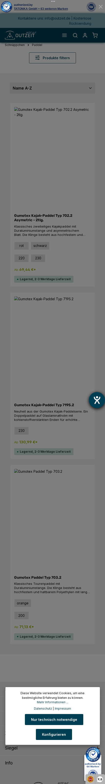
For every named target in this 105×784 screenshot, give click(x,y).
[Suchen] (75, 35)
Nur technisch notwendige (54, 719)
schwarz (40, 245)
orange (23, 603)
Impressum (63, 708)
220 (22, 258)
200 (21, 615)
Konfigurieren (54, 734)
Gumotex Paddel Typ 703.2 (37, 577)
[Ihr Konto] (85, 35)
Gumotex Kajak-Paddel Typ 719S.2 (44, 405)
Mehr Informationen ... (52, 702)
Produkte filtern (56, 58)
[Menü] (64, 35)
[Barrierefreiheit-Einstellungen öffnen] (97, 400)
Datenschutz (43, 708)
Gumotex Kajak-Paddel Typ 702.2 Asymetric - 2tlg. (43, 217)
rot (21, 245)
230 (38, 258)
